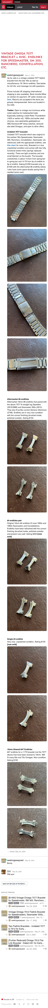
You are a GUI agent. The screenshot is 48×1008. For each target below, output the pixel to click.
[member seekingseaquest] (4, 899)
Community (7, 2)
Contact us (20, 999)
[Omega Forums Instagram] (29, 1004)
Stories (17, 2)
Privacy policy (6, 1004)
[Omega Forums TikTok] (24, 1004)
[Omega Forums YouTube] (14, 1004)
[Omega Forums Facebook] (33, 1004)
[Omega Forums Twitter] (19, 1004)
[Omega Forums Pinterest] (37, 1004)
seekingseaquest (15, 75)
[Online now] (5, 74)
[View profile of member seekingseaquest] (3, 77)
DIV (9, 871)
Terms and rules (32, 999)
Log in (43, 7)
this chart (11, 145)
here (9, 99)
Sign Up (35, 7)
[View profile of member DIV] (3, 873)
